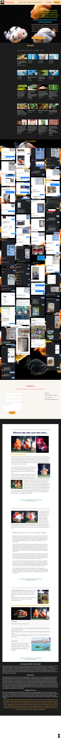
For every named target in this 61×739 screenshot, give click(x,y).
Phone (4, 400)
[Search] (47, 2)
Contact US (56, 2)
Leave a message (7, 404)
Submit (12, 412)
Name (4, 394)
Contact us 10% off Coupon (39, 37)
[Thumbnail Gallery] (8, 154)
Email (4, 397)
